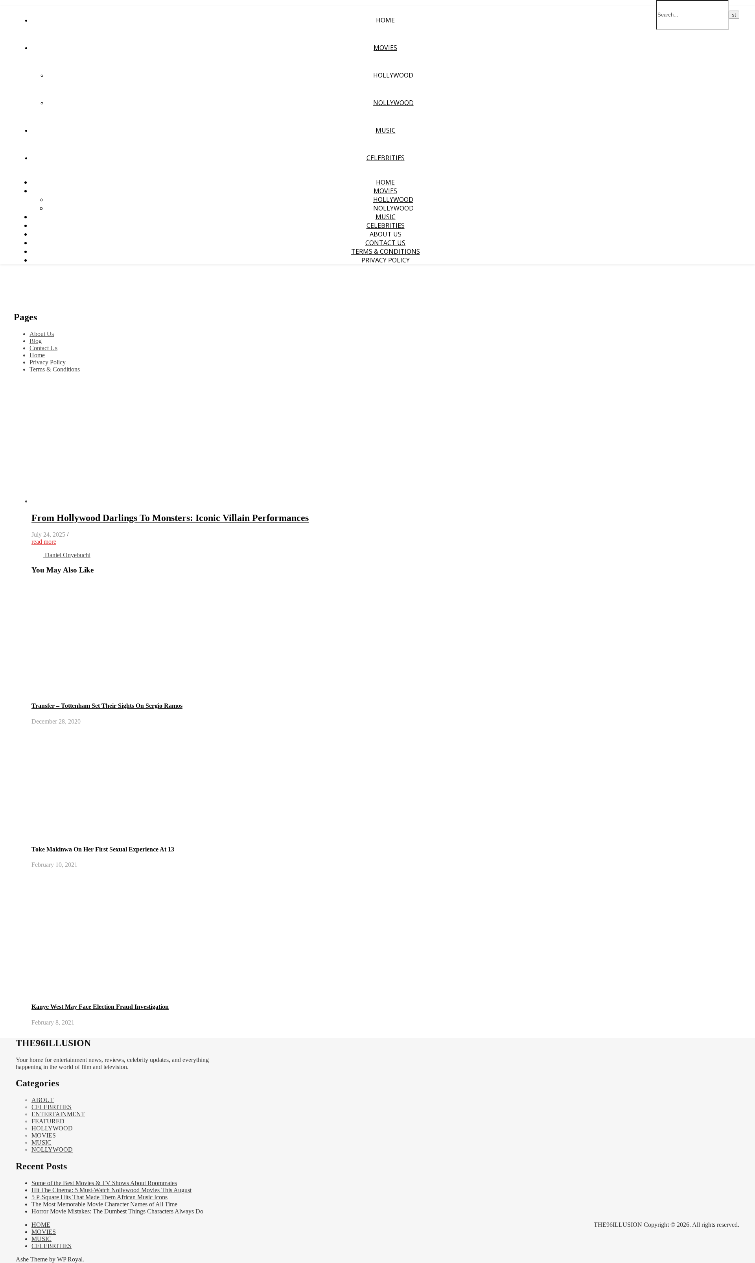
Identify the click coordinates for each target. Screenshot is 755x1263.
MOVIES (385, 47)
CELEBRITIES (385, 157)
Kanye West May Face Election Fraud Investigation (100, 1006)
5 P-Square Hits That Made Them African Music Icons (99, 1197)
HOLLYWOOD (393, 75)
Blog (35, 341)
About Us (385, 234)
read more (43, 541)
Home (37, 355)
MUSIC (386, 130)
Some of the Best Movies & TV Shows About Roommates (104, 1183)
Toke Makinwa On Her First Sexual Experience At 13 (102, 849)
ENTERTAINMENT (58, 1114)
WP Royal (70, 1259)
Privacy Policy (385, 260)
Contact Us (385, 242)
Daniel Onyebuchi (67, 555)
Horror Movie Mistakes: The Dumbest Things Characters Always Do (117, 1211)
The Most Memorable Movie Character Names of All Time (104, 1204)
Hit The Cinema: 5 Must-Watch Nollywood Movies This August (111, 1190)
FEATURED (47, 1121)
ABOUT (42, 1100)
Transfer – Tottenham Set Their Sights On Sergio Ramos (106, 705)
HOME (385, 20)
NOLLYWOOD (393, 102)
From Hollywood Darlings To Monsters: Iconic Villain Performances (170, 518)
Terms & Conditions (385, 251)
